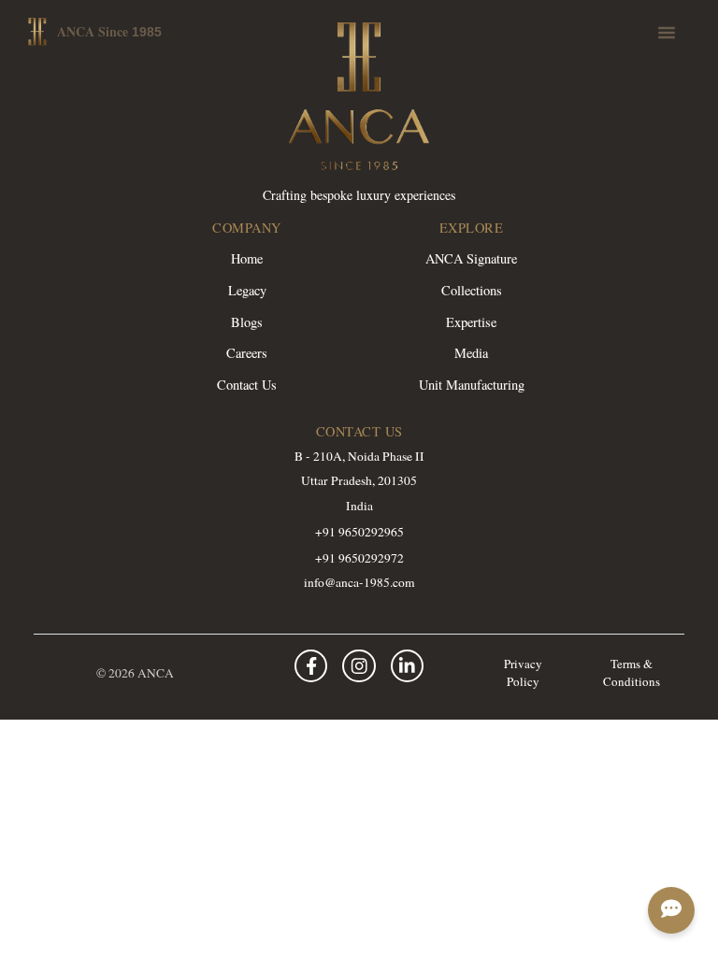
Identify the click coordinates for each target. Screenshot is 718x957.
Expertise (471, 322)
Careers (246, 353)
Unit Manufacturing (471, 384)
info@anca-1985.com (359, 582)
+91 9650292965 (359, 531)
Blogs (247, 322)
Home (247, 258)
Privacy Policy (523, 673)
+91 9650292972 (359, 558)
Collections (471, 290)
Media (471, 353)
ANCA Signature (471, 258)
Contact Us (247, 384)
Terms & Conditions (631, 673)
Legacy (247, 290)
